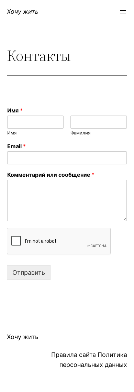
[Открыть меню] (123, 12)
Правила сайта (73, 354)
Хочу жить (22, 11)
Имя (15, 110)
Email (16, 146)
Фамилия (80, 132)
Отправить (28, 272)
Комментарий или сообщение (50, 174)
